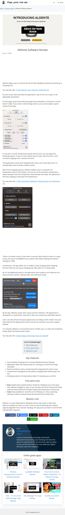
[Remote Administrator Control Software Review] (13, 468)
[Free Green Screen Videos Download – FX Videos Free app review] (52, 468)
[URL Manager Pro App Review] (32, 492)
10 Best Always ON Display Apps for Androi (31, 336)
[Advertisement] (32, 69)
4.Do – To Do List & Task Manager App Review (13, 498)
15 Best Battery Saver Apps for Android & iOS (32, 90)
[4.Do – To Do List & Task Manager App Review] (13, 492)
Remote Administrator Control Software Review (13, 474)
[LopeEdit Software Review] (32, 468)
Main (1, 8)
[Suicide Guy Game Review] (52, 492)
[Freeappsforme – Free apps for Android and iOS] (15, 2)
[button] (54, 2)
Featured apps (9, 8)
